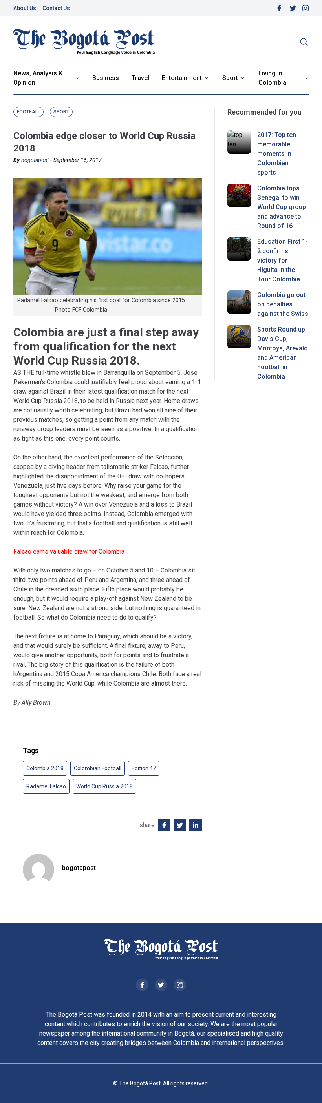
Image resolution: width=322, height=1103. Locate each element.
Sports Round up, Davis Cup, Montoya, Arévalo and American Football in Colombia (282, 353)
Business (105, 78)
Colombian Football (97, 768)
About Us (24, 8)
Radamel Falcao (46, 786)
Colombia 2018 (45, 768)
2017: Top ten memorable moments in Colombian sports (276, 153)
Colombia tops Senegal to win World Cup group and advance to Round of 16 (281, 207)
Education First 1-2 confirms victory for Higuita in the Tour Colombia (282, 260)
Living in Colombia (272, 77)
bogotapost (35, 160)
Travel (140, 78)
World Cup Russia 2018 (104, 786)
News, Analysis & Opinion (38, 77)
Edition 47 (144, 768)
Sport (230, 78)
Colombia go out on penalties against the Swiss (282, 304)
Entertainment (182, 78)
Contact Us (56, 8)
